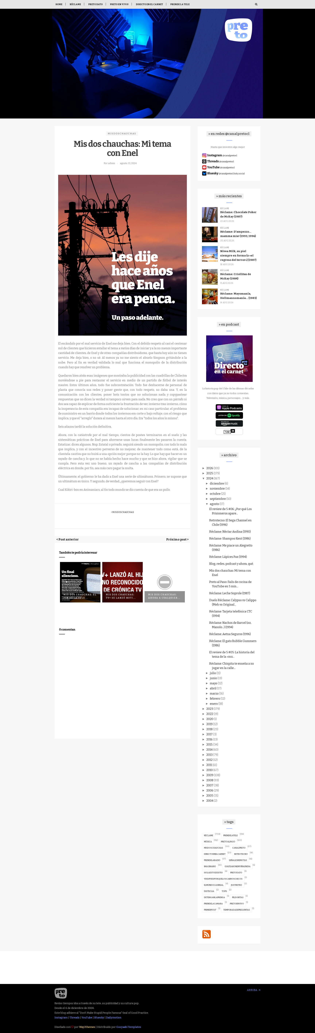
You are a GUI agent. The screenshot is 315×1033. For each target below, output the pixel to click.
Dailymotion (113, 1017)
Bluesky (99, 1017)
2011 (209, 765)
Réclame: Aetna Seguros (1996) (230, 634)
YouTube (86, 1017)
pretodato (236, 872)
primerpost (210, 910)
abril (213, 688)
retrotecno (241, 854)
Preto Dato (95, 4)
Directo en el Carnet (149, 4)
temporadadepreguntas (236, 910)
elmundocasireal (213, 885)
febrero (215, 698)
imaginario (210, 866)
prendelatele (230, 835)
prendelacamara (213, 903)
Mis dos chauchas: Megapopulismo (163, 586)
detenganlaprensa (214, 897)
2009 (209, 775)
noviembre (217, 488)
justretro (236, 885)
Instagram (61, 1017)
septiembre (218, 499)
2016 (209, 739)
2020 (209, 719)
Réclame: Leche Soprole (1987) (229, 593)
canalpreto (239, 848)
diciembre (217, 483)
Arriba (252, 990)
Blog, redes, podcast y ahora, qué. (231, 563)
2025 (209, 473)
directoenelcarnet (214, 854)
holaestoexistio (213, 872)
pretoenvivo (237, 903)
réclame (208, 835)
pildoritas (238, 897)
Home (58, 4)
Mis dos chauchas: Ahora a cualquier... (122, 596)
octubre (215, 493)
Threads (74, 1017)
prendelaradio (212, 860)
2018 (209, 729)
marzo (214, 693)
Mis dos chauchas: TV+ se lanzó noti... (79, 596)
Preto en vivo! (119, 4)
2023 (209, 709)
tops (224, 891)
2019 (209, 724)
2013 (209, 754)
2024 (209, 478)
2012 (209, 760)
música (208, 842)
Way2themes (87, 1027)
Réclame (75, 4)
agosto (214, 504)
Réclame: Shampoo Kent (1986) (230, 538)
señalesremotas (238, 860)
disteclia (209, 891)
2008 (209, 780)
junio (213, 678)
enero (214, 703)
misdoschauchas (122, 133)
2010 (209, 770)
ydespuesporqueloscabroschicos (223, 879)
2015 (209, 744)
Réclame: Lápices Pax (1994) (228, 557)
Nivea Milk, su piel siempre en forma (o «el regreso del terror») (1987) (238, 256)
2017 (209, 734)
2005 (209, 795)
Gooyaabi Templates (128, 1027)
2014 (209, 749)
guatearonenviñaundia (237, 866)
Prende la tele (180, 4)
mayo (213, 683)
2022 (209, 714)
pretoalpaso (228, 842)
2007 (209, 785)
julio (213, 673)
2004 (209, 800)
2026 (209, 468)
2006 (209, 790)
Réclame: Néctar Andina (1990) (230, 531)
